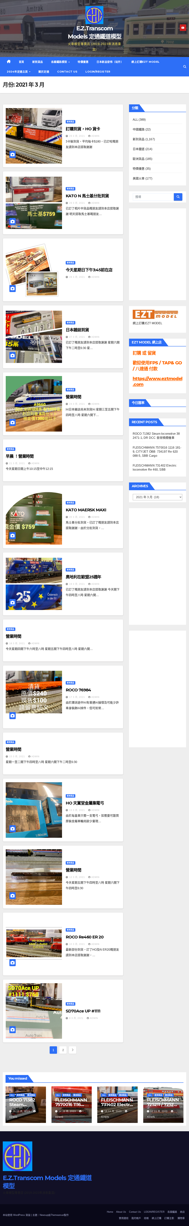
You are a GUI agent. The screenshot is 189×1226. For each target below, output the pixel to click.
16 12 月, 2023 (22, 1111)
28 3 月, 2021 (77, 277)
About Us (121, 1211)
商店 (182, 1211)
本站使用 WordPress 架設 (17, 1215)
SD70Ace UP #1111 (83, 1011)
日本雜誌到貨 (77, 329)
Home (110, 1211)
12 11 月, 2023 (159, 1111)
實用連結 (123, 1218)
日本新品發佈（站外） (110, 61)
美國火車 (139, 178)
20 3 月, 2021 (77, 517)
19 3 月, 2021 (77, 584)
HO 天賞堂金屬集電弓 (85, 803)
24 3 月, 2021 (77, 404)
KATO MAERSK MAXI (86, 509)
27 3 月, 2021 (77, 337)
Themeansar (57, 1215)
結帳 (146, 1218)
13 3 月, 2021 (77, 810)
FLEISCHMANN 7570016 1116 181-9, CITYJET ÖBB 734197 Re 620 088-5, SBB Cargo (157, 451)
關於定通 (43, 71)
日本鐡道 (139, 149)
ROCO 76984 (78, 689)
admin (95, 136)
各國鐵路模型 (59, 61)
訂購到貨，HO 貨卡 (83, 128)
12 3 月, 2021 (77, 877)
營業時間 (73, 396)
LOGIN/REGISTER (97, 71)
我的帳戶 (136, 1218)
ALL (135, 119)
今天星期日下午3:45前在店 (89, 269)
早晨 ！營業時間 (20, 456)
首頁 (21, 61)
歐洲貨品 (139, 158)
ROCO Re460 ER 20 (84, 937)
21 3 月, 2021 (17, 463)
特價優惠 (83, 61)
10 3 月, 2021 (77, 944)
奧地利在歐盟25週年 (83, 576)
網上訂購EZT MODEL (145, 61)
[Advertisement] (147, 565)
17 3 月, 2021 (77, 697)
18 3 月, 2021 (17, 643)
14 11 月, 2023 (68, 1111)
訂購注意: (169, 1218)
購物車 (181, 1218)
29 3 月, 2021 (77, 136)
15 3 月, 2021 (17, 756)
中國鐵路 (139, 129)
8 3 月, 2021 (76, 1018)
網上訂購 (156, 1218)
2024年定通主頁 (18, 71)
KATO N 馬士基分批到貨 (87, 195)
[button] (184, 66)
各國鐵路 (172, 1211)
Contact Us (67, 71)
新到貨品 (37, 61)
